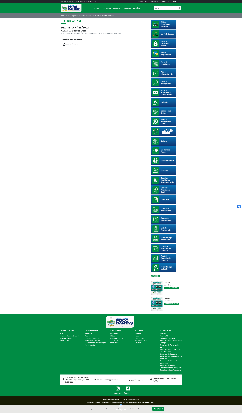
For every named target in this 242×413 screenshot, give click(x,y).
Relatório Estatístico (92, 338)
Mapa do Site (64, 340)
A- (171, 1)
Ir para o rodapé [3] (91, 1)
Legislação (116, 8)
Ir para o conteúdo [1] (67, 1)
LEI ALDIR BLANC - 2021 (87, 15)
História (138, 333)
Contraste (163, 1)
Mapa (137, 336)
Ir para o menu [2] (80, 1)
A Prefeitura (107, 8)
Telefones (140, 1)
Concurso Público (116, 338)
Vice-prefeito (164, 336)
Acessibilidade (154, 1)
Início (63, 15)
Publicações (127, 8)
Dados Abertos (90, 345)
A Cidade (97, 8)
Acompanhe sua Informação (95, 343)
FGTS (61, 333)
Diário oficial (114, 343)
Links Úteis (136, 8)
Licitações (88, 333)
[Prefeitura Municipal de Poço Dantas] (71, 8)
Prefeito (163, 333)
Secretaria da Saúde (167, 365)
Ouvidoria (146, 1)
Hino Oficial (139, 338)
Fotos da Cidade (141, 340)
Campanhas (114, 340)
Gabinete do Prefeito (167, 338)
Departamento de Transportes (171, 368)
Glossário (88, 336)
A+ (168, 1)
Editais (112, 336)
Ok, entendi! (158, 409)
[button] (179, 8)
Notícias (138, 343)
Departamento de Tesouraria (170, 370)
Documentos (114, 333)
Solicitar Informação (92, 340)
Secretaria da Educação (168, 354)
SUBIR (152, 402)
